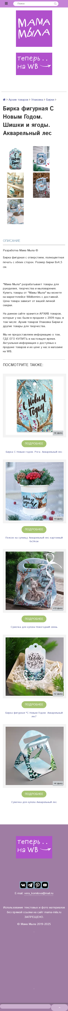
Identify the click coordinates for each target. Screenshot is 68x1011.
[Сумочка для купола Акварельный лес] (34, 756)
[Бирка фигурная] (34, 666)
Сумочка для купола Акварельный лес (34, 802)
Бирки (50, 100)
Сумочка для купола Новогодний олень (34, 627)
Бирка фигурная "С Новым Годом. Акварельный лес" (34, 714)
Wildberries (33, 297)
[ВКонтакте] (23, 885)
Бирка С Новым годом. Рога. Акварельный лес (34, 452)
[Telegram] (30, 885)
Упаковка (37, 100)
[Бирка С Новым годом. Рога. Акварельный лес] (34, 405)
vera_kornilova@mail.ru (38, 893)
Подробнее (34, 444)
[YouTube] (45, 885)
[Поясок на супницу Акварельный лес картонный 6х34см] (34, 491)
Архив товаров (18, 100)
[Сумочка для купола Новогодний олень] (34, 581)
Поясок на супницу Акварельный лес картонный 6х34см (34, 539)
